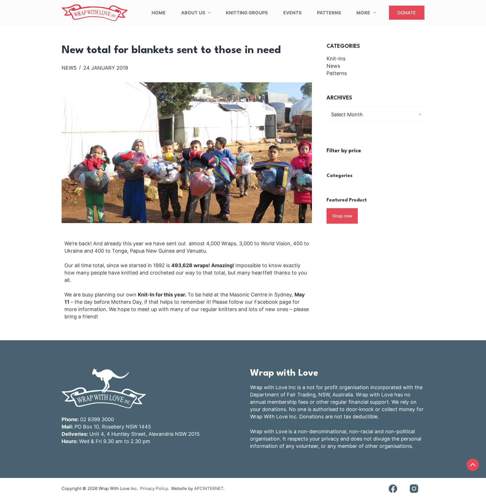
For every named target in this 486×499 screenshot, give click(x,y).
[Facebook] (392, 488)
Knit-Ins (336, 59)
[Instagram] (413, 488)
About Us (193, 12)
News (69, 68)
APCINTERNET (208, 488)
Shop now (342, 216)
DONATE (406, 12)
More (363, 12)
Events (292, 12)
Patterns (329, 12)
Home (159, 12)
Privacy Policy (154, 488)
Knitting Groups (247, 12)
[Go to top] (473, 465)
